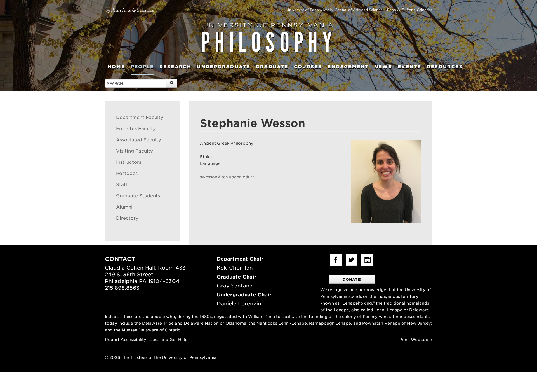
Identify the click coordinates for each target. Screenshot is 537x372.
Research (175, 66)
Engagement (348, 66)
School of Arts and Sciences (359, 10)
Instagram (367, 260)
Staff (121, 184)
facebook (336, 260)
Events (409, 66)
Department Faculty (139, 117)
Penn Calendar (419, 10)
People (142, 66)
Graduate (272, 66)
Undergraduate (223, 66)
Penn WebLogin (415, 339)
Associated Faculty (138, 139)
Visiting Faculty (134, 151)
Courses (308, 66)
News (383, 66)
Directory (127, 218)
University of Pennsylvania (309, 10)
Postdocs (127, 173)
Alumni (124, 207)
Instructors (128, 162)
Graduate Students (138, 195)
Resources (445, 66)
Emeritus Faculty (136, 128)
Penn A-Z (395, 10)
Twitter (351, 260)
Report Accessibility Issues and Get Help (146, 339)
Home (116, 66)
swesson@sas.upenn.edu (225, 177)
